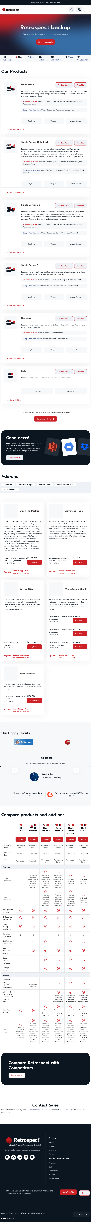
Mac (20, 57)
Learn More (15, 1075)
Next (76, 770)
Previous (15, 770)
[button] (79, 9)
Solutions (52, 1167)
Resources (53, 1171)
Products (52, 1163)
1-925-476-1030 (22, 1213)
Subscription (56, 60)
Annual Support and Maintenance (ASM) (21, 572)
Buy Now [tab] (31, 121)
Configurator (82, 60)
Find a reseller (48, 42)
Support (52, 1174)
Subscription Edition (12, 130)
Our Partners (54, 1178)
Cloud (70, 57)
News (51, 1154)
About (51, 1142)
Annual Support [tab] (76, 121)
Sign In (84, 1193)
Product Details (64, 85)
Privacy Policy (7, 1218)
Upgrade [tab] (53, 121)
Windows (7, 60)
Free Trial (80, 85)
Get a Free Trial (68, 1192)
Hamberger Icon (87, 9)
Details (20, 839)
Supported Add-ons (31, 110)
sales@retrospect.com (38, 1110)
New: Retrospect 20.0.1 (45, 3)
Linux (32, 57)
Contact (52, 1150)
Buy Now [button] (33, 562)
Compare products (44, 419)
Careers (52, 1146)
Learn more (13, 457)
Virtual (41, 60)
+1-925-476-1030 (66, 1110)
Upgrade (7, 572)
